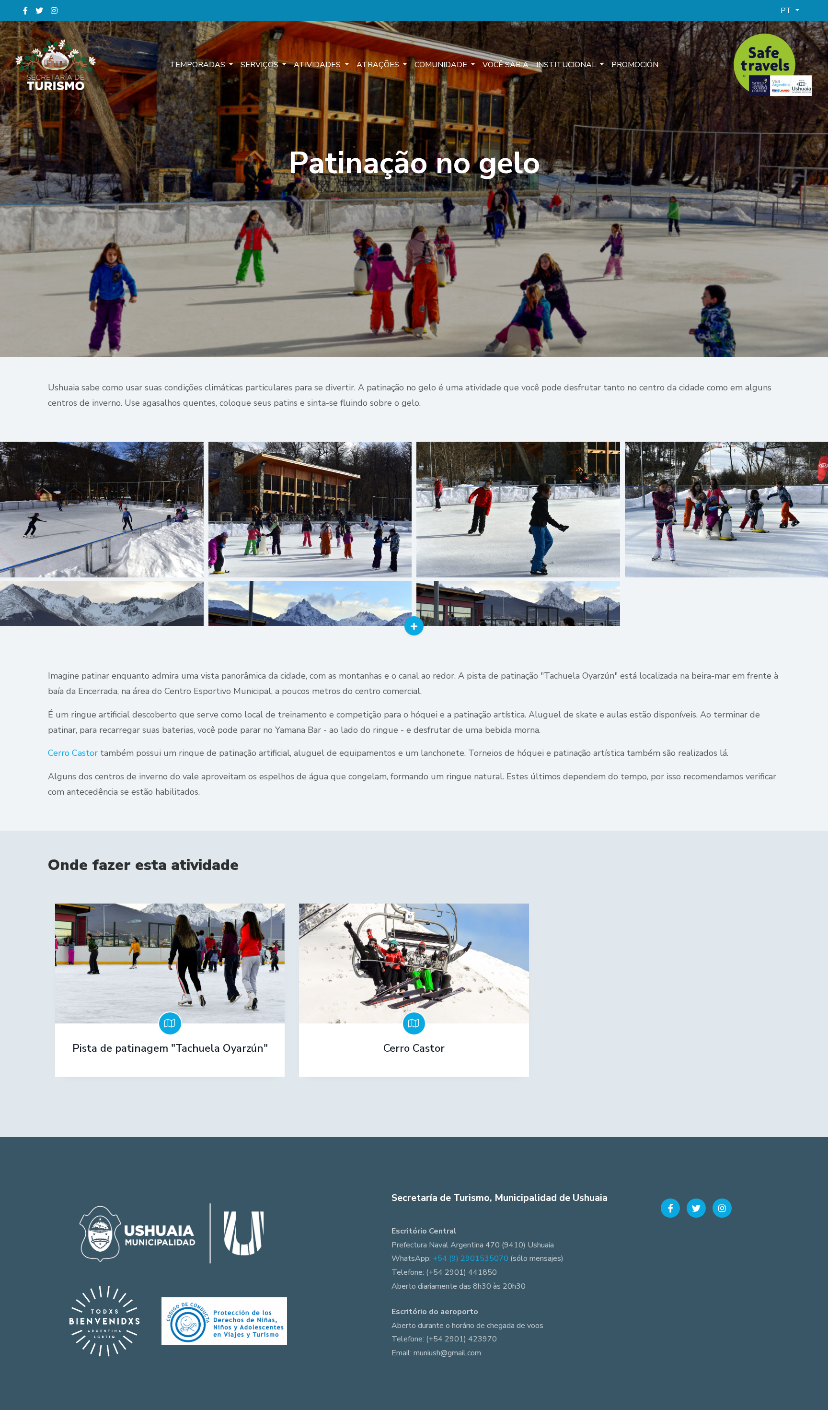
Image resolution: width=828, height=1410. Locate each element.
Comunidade (441, 64)
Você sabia (506, 64)
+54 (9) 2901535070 (470, 1258)
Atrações (378, 64)
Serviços (260, 64)
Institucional (567, 64)
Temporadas (198, 64)
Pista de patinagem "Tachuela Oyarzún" (170, 1048)
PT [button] (787, 10)
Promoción (634, 64)
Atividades (318, 64)
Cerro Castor (73, 753)
